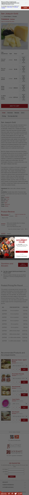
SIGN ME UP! (21, 251)
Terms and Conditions (24, 256)
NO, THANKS (21, 254)
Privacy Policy (19, 256)
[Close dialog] (28, 237)
